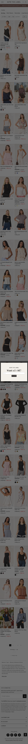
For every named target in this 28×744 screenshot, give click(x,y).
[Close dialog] (26, 363)
